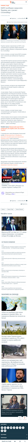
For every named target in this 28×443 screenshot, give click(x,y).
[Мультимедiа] (15, 441)
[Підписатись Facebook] (2, 427)
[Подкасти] (20, 441)
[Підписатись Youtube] (11, 427)
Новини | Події (5, 5)
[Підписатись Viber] (17, 427)
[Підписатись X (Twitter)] (8, 427)
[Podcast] (2, 430)
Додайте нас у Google (6, 441)
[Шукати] (25, 441)
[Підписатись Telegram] (20, 427)
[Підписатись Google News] (5, 427)
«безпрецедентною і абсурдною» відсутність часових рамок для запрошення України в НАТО (12, 137)
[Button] (13, 18)
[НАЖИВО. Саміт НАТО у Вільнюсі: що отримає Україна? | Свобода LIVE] (14, 175)
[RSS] (23, 427)
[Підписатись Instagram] (14, 427)
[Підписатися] (5, 430)
